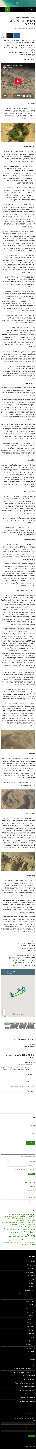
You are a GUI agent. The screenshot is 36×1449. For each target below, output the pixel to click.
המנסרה (7, 1023)
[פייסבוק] (17, 35)
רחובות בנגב (5, 1242)
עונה (17, 17)
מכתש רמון (22, 1025)
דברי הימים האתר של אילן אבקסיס (24, 1372)
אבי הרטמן (25, 28)
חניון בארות (30, 1025)
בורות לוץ (31, 1023)
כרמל (31, 1305)
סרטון (23, 1239)
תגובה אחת (18, 28)
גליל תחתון (29, 1290)
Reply (28, 1074)
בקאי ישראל (31, 1365)
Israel (33, 1218)
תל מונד (24, 1244)
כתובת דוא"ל (30, 1428)
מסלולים (24, 17)
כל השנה (29, 17)
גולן (32, 1283)
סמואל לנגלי (31, 1240)
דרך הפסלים (15, 1023)
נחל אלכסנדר (15, 1236)
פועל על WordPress (30, 1446)
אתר (33, 1134)
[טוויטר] (9, 35)
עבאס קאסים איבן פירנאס (12, 1240)
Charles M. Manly (14, 1214)
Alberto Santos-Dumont (27, 1214)
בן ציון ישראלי (9, 1227)
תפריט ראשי (2, 9)
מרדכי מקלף (31, 1201)
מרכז (31, 1315)
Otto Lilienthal (26, 1218)
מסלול (31, 1235)
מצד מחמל (14, 1025)
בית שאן (15, 1227)
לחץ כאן (20, 955)
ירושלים (30, 1301)
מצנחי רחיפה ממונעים (28, 1386)
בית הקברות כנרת (26, 1227)
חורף (31, 1341)
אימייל (32, 1125)
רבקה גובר (32, 1194)
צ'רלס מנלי (20, 1242)
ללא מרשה (31, 1333)
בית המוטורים (15, 1224)
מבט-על (31, 9)
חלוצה (33, 1232)
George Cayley (8, 1216)
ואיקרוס (15, 1229)
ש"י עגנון (32, 1187)
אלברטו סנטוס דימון (29, 1222)
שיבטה (33, 1244)
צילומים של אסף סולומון (27, 1397)
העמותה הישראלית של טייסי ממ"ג (25, 1383)
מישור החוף (29, 1312)
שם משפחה (31, 1165)
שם (33, 1117)
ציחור (7, 1028)
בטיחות (22, 1224)
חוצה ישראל (8, 1229)
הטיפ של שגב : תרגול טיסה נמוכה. (24, 1038)
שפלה (31, 1326)
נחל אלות (21, 1028)
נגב (20, 17)
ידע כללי (31, 1272)
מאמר (17, 1232)
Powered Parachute (13, 1218)
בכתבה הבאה (26, 585)
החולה (31, 1297)
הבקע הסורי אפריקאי (27, 1294)
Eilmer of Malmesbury (19, 1216)
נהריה (21, 1236)
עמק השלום (32, 1242)
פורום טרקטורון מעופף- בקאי (26, 1390)
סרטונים (32, 1348)
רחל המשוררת (31, 1190)
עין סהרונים (14, 1028)
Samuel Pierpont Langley (27, 1220)
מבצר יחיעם (10, 1232)
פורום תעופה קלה (29, 1394)
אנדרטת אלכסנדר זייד (30, 1224)
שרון (31, 1330)
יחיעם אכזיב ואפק (29, 1045)
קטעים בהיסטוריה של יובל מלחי (25, 1401)
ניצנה (9, 1236)
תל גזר (29, 1244)
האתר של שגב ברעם (29, 1379)
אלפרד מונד (15, 1222)
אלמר (21, 1222)
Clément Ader (31, 1216)
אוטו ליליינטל (16, 1220)
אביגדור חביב (28, 1062)
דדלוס (27, 1229)
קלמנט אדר (13, 1242)
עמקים (31, 1323)
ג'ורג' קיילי (32, 1229)
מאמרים (32, 1265)
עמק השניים (26, 1242)
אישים (33, 1261)
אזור (34, 17)
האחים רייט (21, 1229)
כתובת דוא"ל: (31, 1169)
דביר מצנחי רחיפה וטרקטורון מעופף (24, 1368)
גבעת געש (23, 1023)
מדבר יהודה (29, 1308)
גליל (32, 1286)
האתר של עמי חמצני (29, 1376)
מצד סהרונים (30, 1028)
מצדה (25, 1236)
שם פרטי (32, 1161)
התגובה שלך (30, 1091)
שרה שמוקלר (31, 1197)
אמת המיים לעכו (7, 1222)
